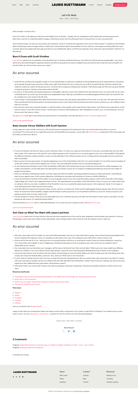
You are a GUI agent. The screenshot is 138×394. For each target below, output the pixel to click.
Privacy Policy (79, 391)
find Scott (22, 116)
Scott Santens (94, 132)
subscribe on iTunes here (39, 314)
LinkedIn (104, 116)
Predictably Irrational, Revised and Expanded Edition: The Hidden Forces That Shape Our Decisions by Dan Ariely (55, 277)
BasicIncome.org (94, 203)
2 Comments (78, 321)
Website (18, 293)
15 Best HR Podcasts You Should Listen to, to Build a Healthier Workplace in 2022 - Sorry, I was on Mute (57, 345)
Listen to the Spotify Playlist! (23, 121)
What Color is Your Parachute (25, 279)
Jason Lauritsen (18, 216)
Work (63, 321)
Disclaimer (86, 391)
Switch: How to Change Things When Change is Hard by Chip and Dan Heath (42, 282)
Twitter (86, 116)
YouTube (18, 300)
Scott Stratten (17, 60)
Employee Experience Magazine (31, 347)
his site (30, 203)
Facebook (93, 116)
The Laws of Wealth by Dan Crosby (27, 284)
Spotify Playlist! (36, 306)
